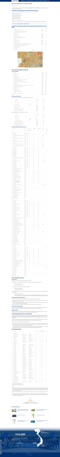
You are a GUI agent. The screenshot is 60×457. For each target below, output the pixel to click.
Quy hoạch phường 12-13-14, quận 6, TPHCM (23, 23)
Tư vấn (37, 0)
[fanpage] (0, 449)
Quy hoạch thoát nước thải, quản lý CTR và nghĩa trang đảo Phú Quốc (23, 421)
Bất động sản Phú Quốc (30, 0)
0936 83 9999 (18, 438)
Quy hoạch (16, 5)
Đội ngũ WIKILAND (23, 453)
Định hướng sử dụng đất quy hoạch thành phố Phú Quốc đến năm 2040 (41, 410)
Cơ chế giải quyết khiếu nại (45, 453)
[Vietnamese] (47, 0)
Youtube (22, 445)
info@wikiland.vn (20, 443)
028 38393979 (25, 438)
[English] (48, 0)
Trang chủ (24, 0)
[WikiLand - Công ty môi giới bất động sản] (15, 1)
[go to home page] (0, 440)
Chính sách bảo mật (33, 453)
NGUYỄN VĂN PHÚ (18, 453)
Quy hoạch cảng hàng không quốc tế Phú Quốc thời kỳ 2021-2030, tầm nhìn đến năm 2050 (23, 410)
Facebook (18, 445)
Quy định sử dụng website (38, 453)
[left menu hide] (1, 453)
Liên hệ (46, 0)
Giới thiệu (41, 0)
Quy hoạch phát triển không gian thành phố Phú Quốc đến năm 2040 (42, 421)
